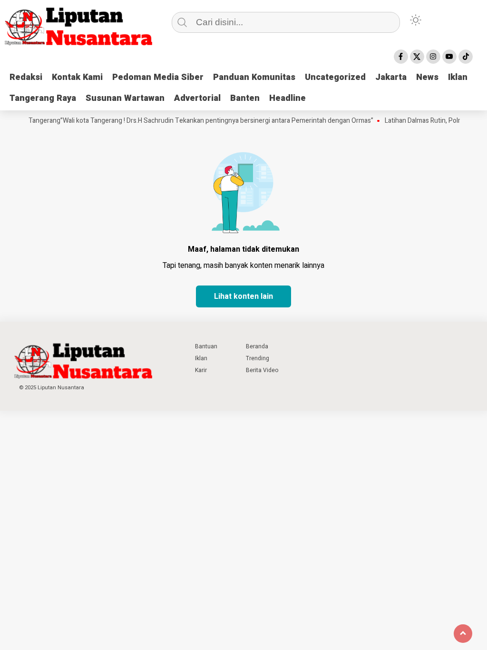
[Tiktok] (465, 56)
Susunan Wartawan (125, 98)
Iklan (458, 77)
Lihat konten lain (243, 296)
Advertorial (197, 98)
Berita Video (262, 370)
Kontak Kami (77, 77)
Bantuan (206, 346)
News (427, 77)
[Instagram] (433, 56)
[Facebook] (401, 56)
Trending (257, 358)
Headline (287, 98)
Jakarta (391, 77)
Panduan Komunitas (254, 77)
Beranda (257, 346)
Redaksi (26, 77)
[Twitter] (417, 56)
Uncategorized (335, 77)
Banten (245, 98)
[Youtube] (449, 56)
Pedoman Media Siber (158, 77)
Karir (201, 370)
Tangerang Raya (43, 98)
